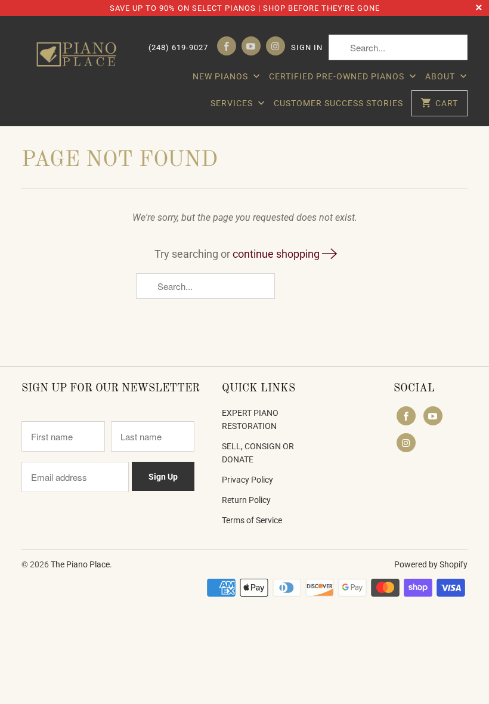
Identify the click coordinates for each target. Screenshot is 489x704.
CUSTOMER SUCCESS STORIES (338, 103)
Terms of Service (252, 520)
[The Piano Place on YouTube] (251, 45)
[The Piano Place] (78, 54)
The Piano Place (80, 564)
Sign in (307, 47)
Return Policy (246, 500)
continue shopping (277, 254)
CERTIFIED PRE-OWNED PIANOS (338, 76)
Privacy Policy (247, 479)
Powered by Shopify (431, 564)
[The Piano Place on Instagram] (275, 45)
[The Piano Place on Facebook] (226, 45)
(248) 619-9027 (178, 47)
